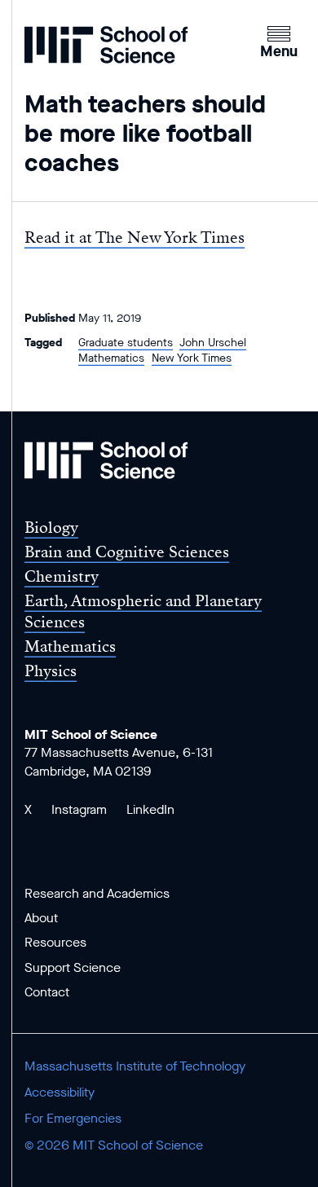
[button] (279, 40)
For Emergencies (72, 1118)
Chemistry (61, 576)
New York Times (192, 358)
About (41, 917)
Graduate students (125, 342)
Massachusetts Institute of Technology (134, 1066)
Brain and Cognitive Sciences (126, 552)
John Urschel (212, 342)
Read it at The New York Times (134, 237)
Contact (46, 991)
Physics (50, 671)
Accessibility (59, 1092)
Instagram (79, 809)
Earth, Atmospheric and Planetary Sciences (143, 611)
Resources (55, 942)
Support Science (72, 967)
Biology (51, 528)
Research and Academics (97, 893)
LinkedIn (150, 809)
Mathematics (111, 358)
